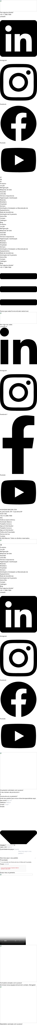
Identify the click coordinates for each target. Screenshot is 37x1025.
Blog (1, 222)
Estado (2, 806)
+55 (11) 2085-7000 (6, 516)
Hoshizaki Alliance (6, 522)
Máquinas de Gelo (6, 190)
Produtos (3, 184)
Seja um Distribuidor (6, 526)
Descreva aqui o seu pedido (9, 858)
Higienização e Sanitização (8, 198)
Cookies (2, 536)
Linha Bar (3, 194)
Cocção (2, 186)
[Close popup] (1, 545)
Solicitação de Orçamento (8, 214)
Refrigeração (4, 188)
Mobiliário (3, 202)
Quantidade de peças (7, 849)
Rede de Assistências (7, 212)
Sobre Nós (3, 216)
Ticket (2, 864)
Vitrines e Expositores (7, 196)
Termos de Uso (5, 534)
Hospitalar (3, 204)
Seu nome (3, 800)
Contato (2, 218)
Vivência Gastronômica (7, 520)
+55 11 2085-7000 (5, 14)
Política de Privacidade (7, 532)
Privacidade (4, 860)
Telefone (3, 802)
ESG (1, 518)
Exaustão (3, 192)
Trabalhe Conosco (6, 524)
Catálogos (3, 220)
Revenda (3, 200)
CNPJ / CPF (3, 847)
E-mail (2, 804)
